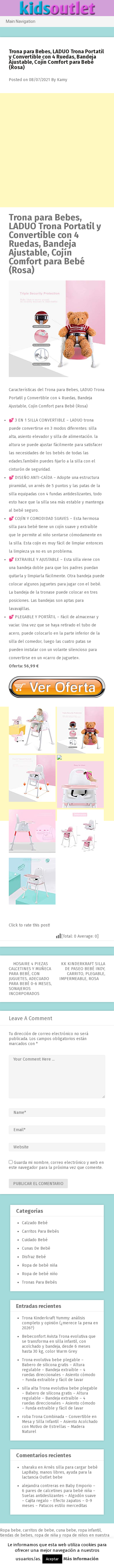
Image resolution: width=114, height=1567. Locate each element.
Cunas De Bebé (36, 1248)
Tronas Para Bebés (39, 1282)
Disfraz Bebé (34, 1256)
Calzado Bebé (35, 1222)
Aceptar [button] (52, 1559)
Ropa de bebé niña (39, 1265)
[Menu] (6, 8)
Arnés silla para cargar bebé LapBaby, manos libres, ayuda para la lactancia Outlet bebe (60, 1472)
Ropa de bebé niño (40, 1273)
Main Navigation (20, 21)
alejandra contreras (40, 1485)
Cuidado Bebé (35, 1239)
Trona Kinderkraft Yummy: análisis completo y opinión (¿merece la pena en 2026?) (60, 1323)
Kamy (62, 79)
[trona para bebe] (57, 375)
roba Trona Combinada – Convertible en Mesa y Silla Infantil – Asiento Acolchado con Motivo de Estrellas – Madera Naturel (60, 1424)
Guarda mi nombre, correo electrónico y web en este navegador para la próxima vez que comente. (56, 1165)
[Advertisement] (57, 150)
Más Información (81, 1558)
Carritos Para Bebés (40, 1231)
